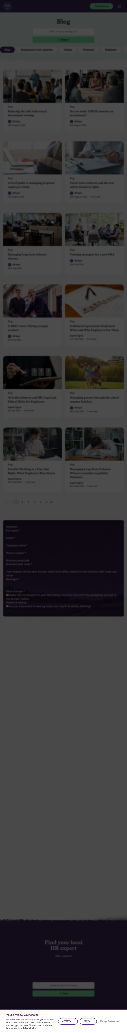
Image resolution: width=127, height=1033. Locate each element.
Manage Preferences (109, 1021)
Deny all (88, 1021)
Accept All (68, 1021)
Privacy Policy (29, 1028)
